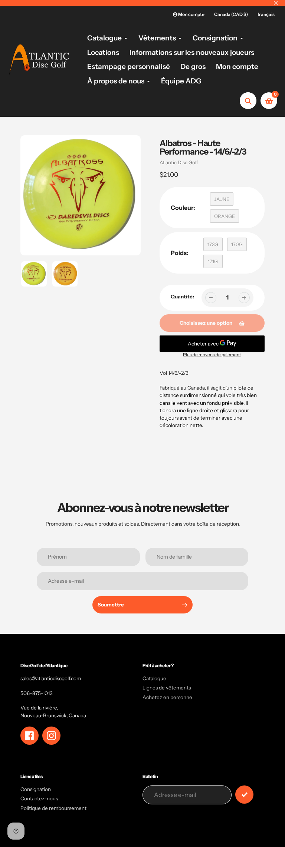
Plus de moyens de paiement (212, 354)
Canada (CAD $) (231, 14)
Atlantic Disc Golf (179, 162)
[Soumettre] (244, 794)
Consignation (35, 789)
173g (212, 244)
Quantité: (182, 297)
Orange (224, 216)
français (266, 14)
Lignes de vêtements (166, 688)
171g (213, 261)
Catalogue (154, 678)
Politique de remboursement (53, 808)
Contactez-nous (39, 798)
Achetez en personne (167, 697)
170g (237, 244)
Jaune (221, 199)
